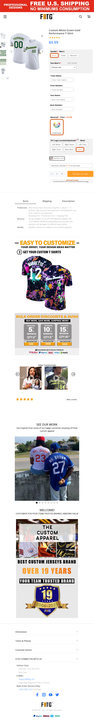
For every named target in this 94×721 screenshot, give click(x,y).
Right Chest (56, 149)
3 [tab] (42, 503)
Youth (63, 55)
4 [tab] (45, 503)
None (80, 149)
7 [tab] (54, 503)
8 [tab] (57, 503)
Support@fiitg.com (27, 679)
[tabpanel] (47, 468)
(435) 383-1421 (25, 689)
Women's (73, 55)
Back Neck (69, 149)
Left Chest (83, 144)
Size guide (72, 63)
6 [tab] (51, 503)
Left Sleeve (56, 144)
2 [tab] (40, 503)
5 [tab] (48, 503)
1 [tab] (37, 503)
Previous (11, 51)
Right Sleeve (69, 144)
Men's (54, 55)
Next (42, 51)
